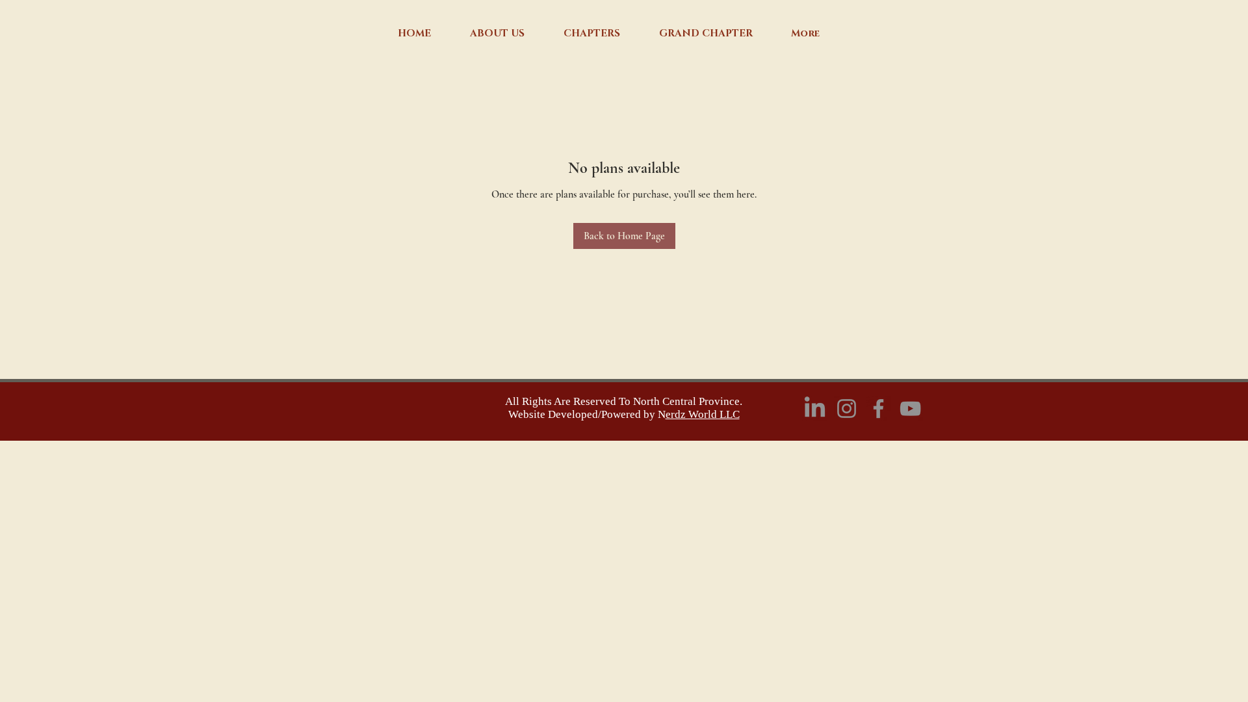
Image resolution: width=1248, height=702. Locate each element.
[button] (497, 34)
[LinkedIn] (814, 408)
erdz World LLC (703, 414)
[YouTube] (910, 408)
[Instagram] (846, 408)
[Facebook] (878, 408)
